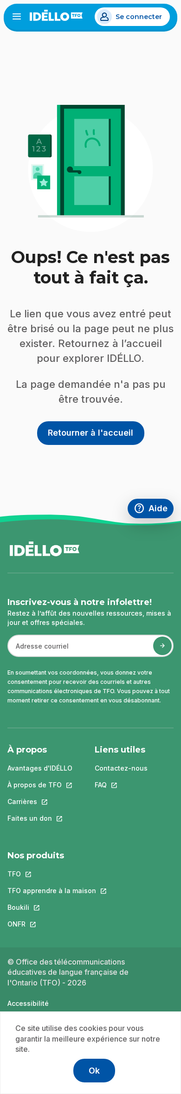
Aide (154, 509)
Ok (94, 1070)
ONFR (51, 924)
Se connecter (139, 17)
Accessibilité (28, 1003)
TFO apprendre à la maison (51, 891)
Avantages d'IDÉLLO (39, 768)
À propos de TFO (39, 785)
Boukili (51, 907)
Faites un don (39, 818)
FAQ (121, 785)
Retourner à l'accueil (90, 433)
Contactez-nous (121, 768)
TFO (51, 874)
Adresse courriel (38, 650)
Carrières (39, 801)
